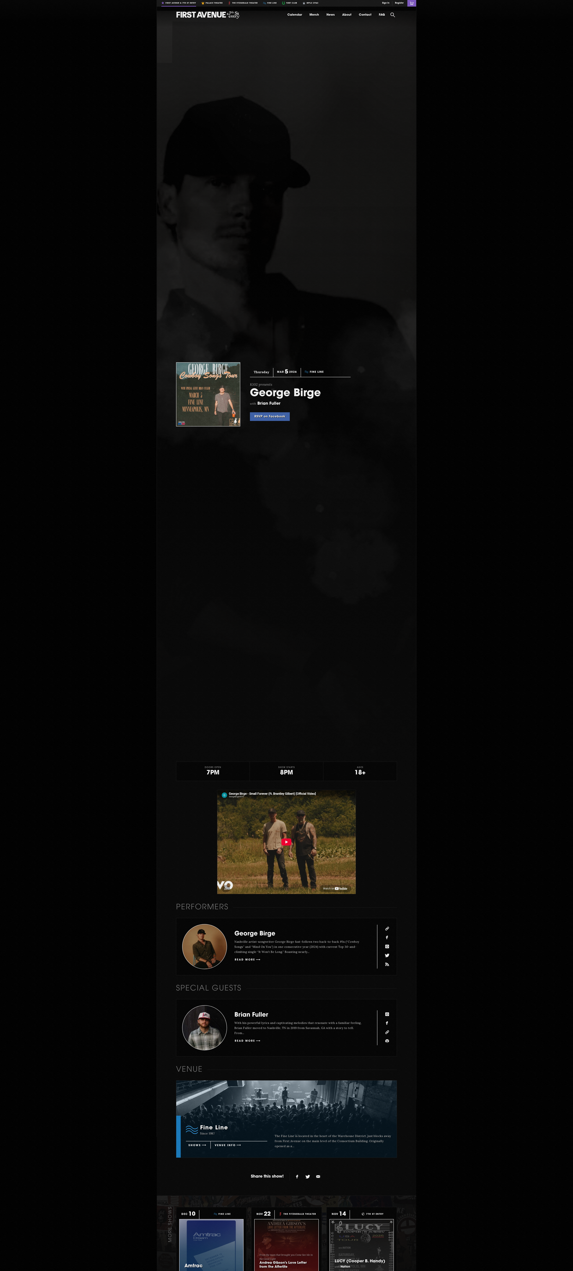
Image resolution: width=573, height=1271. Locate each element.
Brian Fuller (251, 1015)
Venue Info (225, 1145)
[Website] (387, 928)
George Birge (254, 934)
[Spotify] (387, 1041)
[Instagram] (387, 946)
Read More (245, 960)
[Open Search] (393, 15)
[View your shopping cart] (411, 3)
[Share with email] (318, 1176)
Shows (194, 1145)
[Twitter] (387, 955)
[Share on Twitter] (307, 1176)
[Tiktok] (387, 964)
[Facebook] (387, 937)
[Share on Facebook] (297, 1176)
